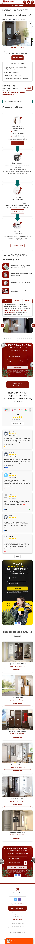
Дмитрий (11, 452)
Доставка (17, 300)
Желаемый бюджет (19, 361)
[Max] (19, 623)
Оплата (26, 300)
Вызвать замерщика (17, 177)
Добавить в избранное (17, 923)
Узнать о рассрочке (17, 211)
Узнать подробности (29, 88)
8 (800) (17, 904)
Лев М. (10, 473)
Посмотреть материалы (17, 384)
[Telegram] (16, 623)
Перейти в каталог (17, 245)
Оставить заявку (17, 143)
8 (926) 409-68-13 (18, 136)
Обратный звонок (17, 908)
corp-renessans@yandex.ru (17, 911)
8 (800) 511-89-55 (18, 131)
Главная (5, 9)
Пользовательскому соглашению (13, 372)
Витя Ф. (11, 536)
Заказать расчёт (18, 57)
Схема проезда (17, 919)
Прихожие (14, 9)
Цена (5, 300)
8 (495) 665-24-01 (18, 133)
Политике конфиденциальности (18, 371)
